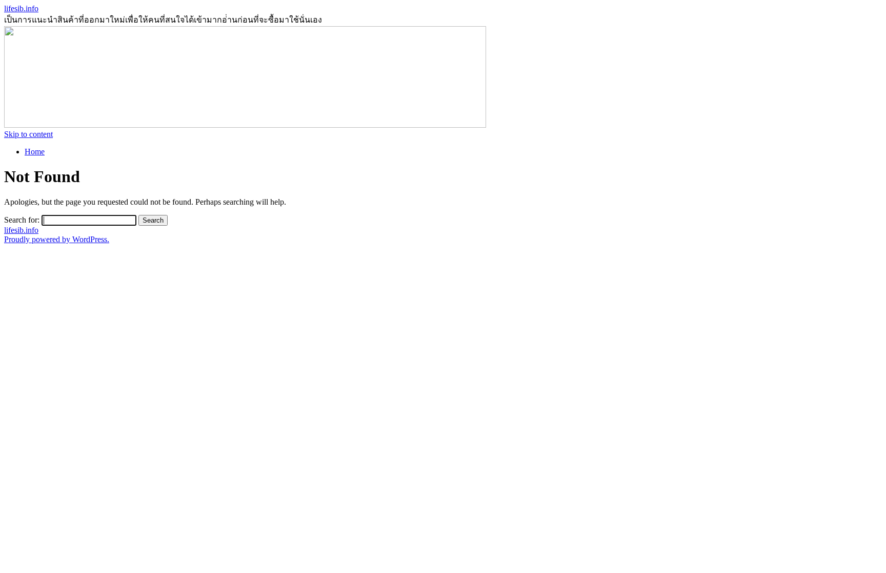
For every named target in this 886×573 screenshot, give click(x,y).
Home (35, 151)
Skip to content (28, 134)
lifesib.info (21, 8)
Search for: (21, 219)
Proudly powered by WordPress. (56, 239)
